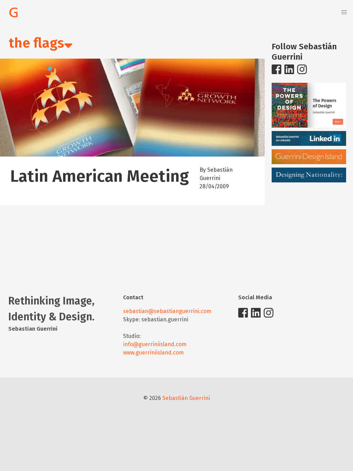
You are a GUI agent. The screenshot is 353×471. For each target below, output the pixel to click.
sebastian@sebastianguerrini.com (167, 311)
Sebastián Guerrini (186, 398)
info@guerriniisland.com (154, 344)
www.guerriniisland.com (153, 352)
